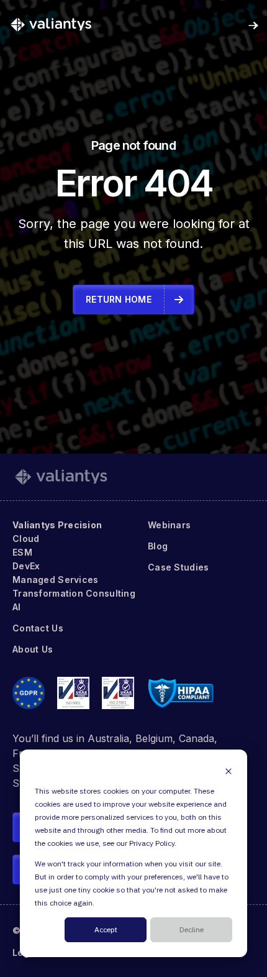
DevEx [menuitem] (26, 566)
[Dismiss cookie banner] (228, 770)
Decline (191, 930)
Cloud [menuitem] (25, 538)
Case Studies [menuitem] (178, 567)
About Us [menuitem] (32, 649)
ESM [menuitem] (22, 552)
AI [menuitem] (16, 607)
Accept (105, 930)
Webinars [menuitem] (169, 525)
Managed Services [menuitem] (55, 579)
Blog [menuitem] (158, 546)
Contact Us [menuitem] (37, 628)
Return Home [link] (119, 299)
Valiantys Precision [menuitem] (57, 525)
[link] (51, 24)
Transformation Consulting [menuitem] (73, 593)
